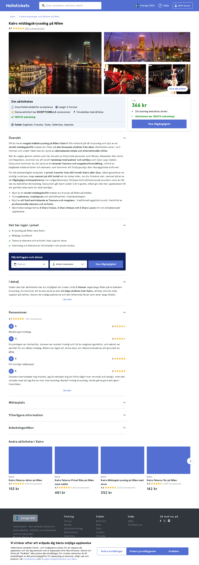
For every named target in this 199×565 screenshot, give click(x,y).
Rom (98, 524)
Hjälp (130, 521)
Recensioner (71, 532)
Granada (100, 536)
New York (101, 521)
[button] (67, 137)
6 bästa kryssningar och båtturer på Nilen (39, 16)
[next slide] (190, 461)
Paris (98, 528)
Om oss (68, 521)
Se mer (67, 390)
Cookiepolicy (29, 559)
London (100, 532)
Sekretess (69, 536)
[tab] (67, 137)
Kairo (12, 16)
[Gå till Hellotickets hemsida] (18, 5)
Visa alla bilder (177, 88)
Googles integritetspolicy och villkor (59, 559)
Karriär (68, 524)
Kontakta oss (135, 524)
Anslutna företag (73, 528)
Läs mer (67, 299)
